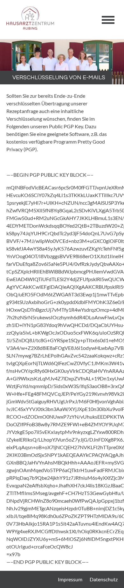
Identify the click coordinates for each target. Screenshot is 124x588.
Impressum (70, 579)
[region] (62, 61)
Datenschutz (104, 579)
